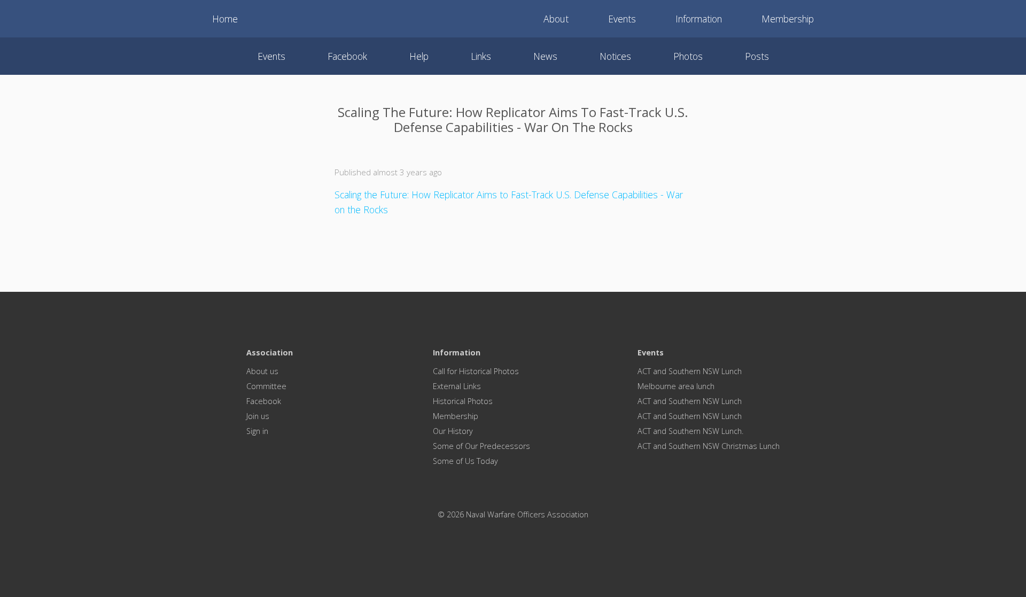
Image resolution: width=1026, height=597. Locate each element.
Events (622, 18)
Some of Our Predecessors (481, 446)
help (419, 56)
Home (225, 18)
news (545, 56)
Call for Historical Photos (476, 371)
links (481, 56)
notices (615, 56)
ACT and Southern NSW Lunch (690, 371)
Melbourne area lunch (676, 386)
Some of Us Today (465, 461)
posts (757, 56)
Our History (453, 431)
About (556, 18)
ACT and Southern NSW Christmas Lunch (709, 446)
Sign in (257, 431)
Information (698, 18)
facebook (347, 56)
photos (688, 56)
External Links (457, 386)
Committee (266, 386)
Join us (257, 416)
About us (262, 371)
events (271, 56)
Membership (787, 18)
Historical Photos (463, 401)
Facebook (263, 401)
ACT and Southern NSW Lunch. (690, 431)
